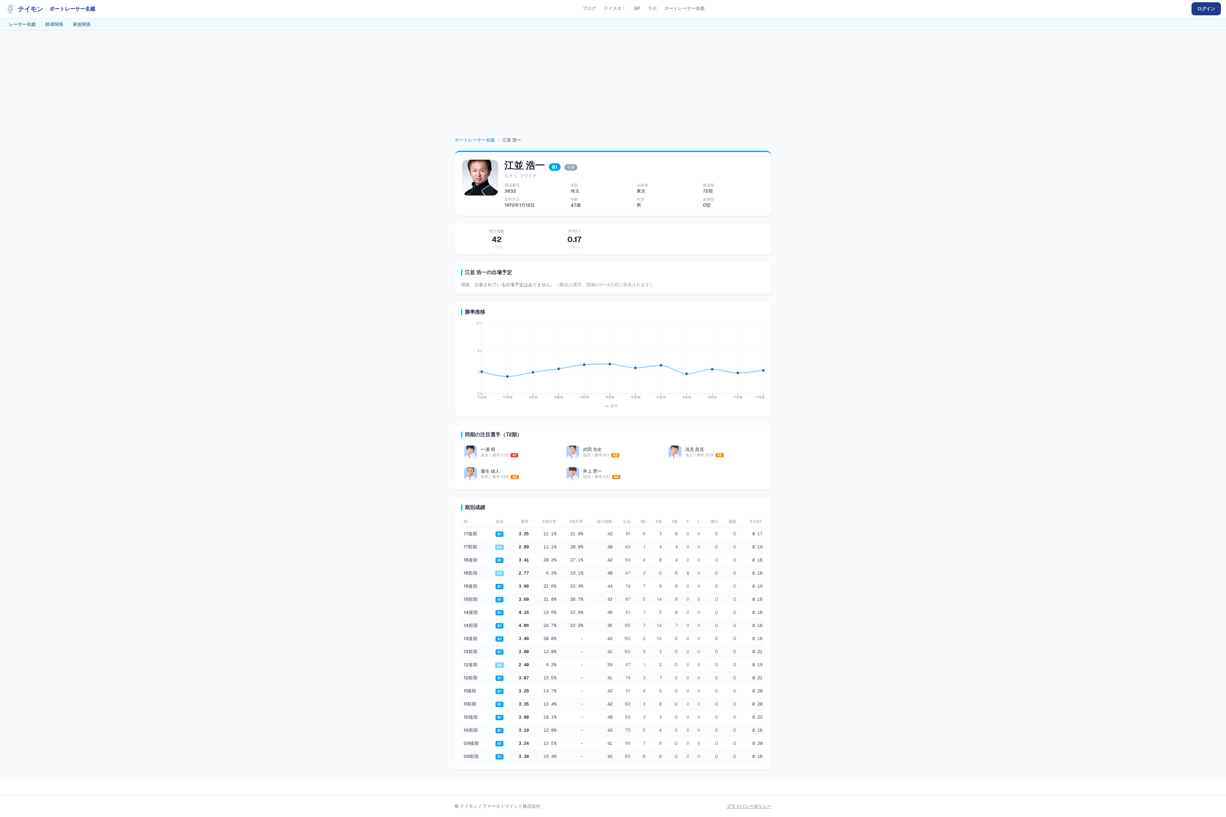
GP (637, 8)
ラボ (652, 8)
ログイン (1206, 8)
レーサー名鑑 (22, 24)
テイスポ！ (615, 8)
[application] (613, 365)
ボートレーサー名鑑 (684, 8)
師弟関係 (54, 24)
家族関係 (82, 24)
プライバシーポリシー (749, 806)
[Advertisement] (613, 89)
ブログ (589, 8)
